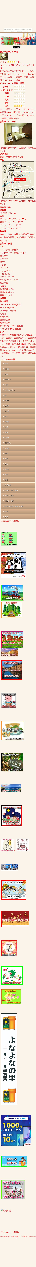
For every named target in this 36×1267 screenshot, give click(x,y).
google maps (5, 207)
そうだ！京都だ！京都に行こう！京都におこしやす (18, 43)
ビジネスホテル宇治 (9, 52)
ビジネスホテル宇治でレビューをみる (17, 71)
